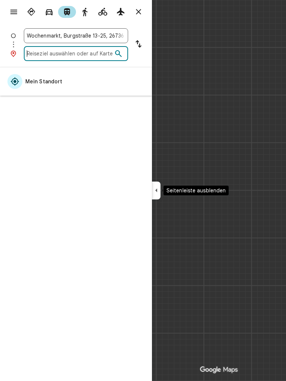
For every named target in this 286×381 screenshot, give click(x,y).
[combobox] (76, 35)
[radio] (31, 11)
